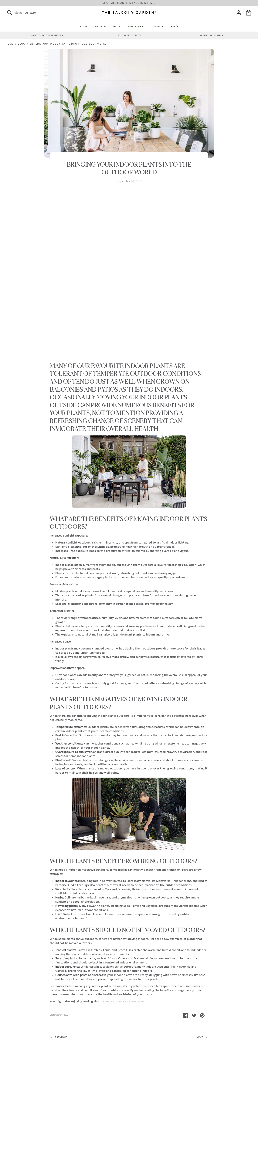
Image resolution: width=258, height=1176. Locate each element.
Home (9, 44)
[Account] (239, 12)
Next (200, 1037)
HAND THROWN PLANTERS (46, 35)
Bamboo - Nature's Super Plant (124, 1001)
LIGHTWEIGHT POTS (129, 35)
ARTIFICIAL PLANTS (211, 35)
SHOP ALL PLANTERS (129, 2)
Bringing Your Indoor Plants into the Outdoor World (68, 44)
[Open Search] (9, 12)
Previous (60, 1037)
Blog (21, 44)
